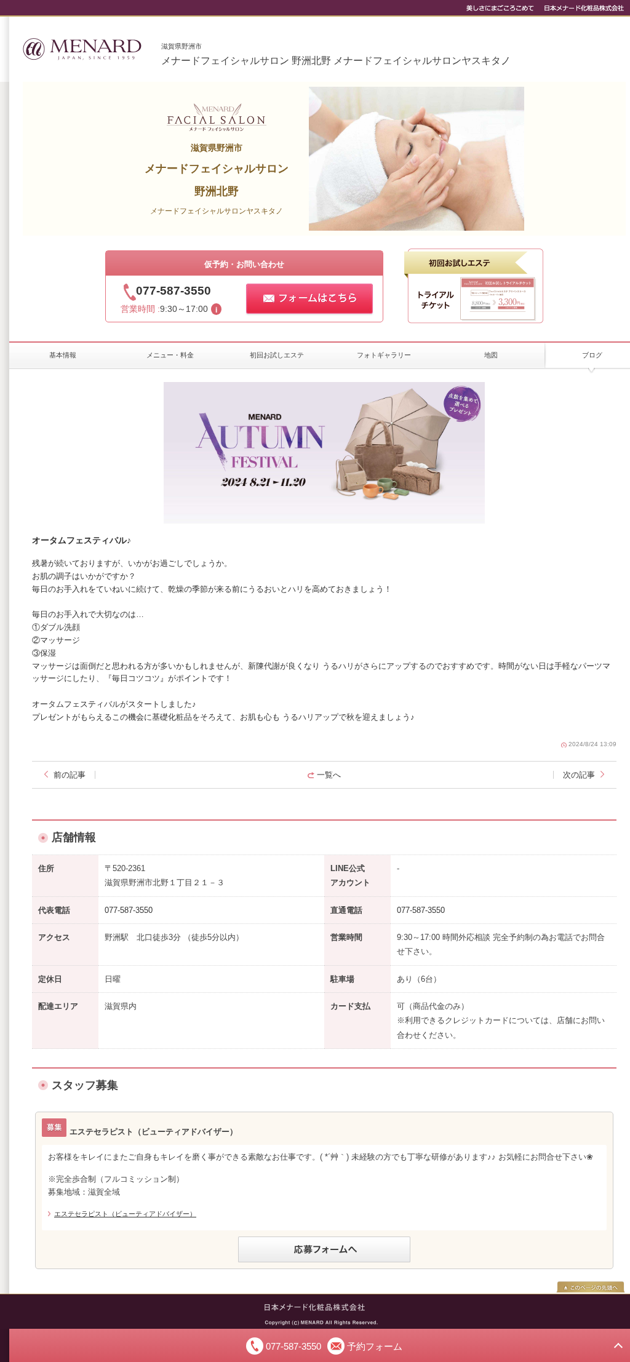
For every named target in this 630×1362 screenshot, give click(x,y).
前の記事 (70, 775)
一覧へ (329, 774)
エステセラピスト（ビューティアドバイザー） (125, 1213)
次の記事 (579, 775)
